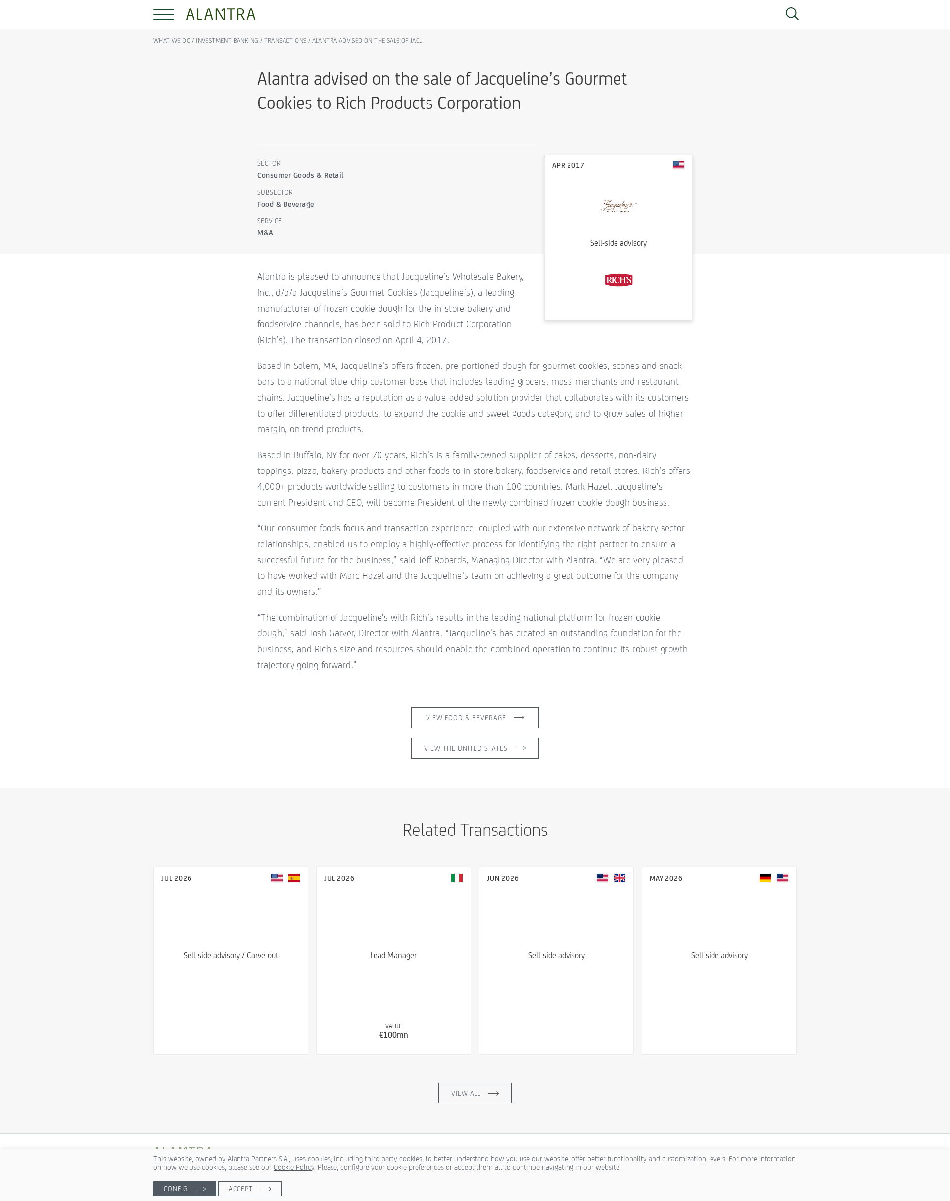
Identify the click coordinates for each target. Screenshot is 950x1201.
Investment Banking (227, 40)
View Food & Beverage (466, 718)
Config (176, 1189)
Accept (241, 1189)
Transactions (285, 40)
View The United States (466, 748)
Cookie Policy (294, 1167)
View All (465, 1093)
